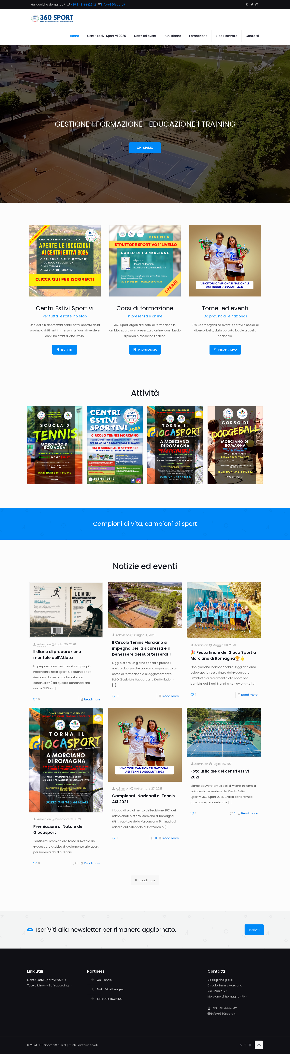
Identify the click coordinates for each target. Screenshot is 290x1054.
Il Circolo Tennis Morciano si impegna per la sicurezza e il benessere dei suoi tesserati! (141, 648)
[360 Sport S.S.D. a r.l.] (52, 18)
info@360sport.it (113, 4)
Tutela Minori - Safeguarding (48, 985)
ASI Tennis (104, 980)
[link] (65, 260)
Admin (41, 644)
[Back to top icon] (259, 1045)
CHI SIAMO (145, 147)
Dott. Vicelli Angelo (110, 989)
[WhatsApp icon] (246, 5)
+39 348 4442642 (83, 4)
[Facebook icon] (251, 5)
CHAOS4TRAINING (110, 999)
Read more (92, 699)
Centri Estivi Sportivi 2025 (45, 980)
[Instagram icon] (256, 5)
